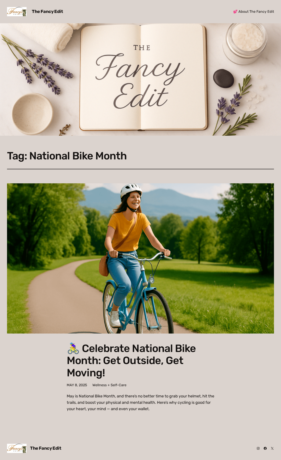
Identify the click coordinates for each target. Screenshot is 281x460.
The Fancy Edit (47, 11)
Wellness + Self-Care (109, 385)
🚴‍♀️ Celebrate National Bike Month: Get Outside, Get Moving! (131, 360)
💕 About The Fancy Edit (253, 11)
